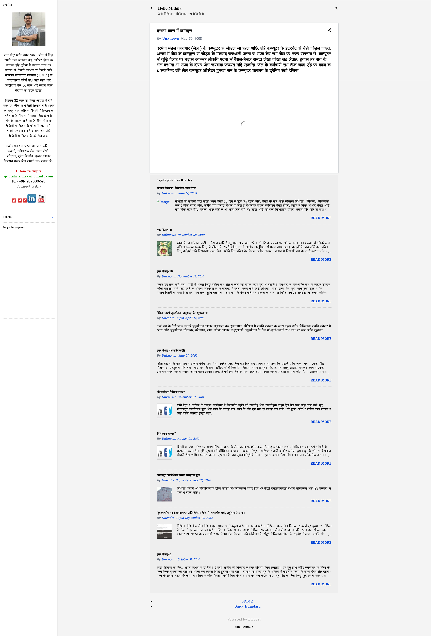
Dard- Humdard (247, 606)
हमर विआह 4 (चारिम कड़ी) (171, 350)
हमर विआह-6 (164, 554)
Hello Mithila (169, 8)
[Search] (336, 9)
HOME (247, 601)
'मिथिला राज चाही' (166, 433)
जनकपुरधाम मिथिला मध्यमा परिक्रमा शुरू (178, 475)
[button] (329, 30)
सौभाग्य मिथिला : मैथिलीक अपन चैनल (176, 188)
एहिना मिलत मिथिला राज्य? (171, 392)
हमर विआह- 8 (164, 229)
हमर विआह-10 (165, 271)
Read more (321, 218)
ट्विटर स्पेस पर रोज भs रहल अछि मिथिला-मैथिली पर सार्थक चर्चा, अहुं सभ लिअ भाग (201, 512)
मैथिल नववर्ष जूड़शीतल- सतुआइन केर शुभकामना (182, 313)
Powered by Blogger (244, 619)
